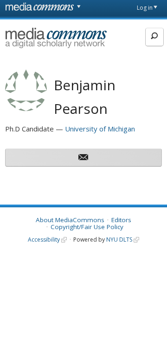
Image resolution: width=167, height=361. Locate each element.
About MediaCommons (70, 220)
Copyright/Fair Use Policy (87, 227)
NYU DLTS (119, 239)
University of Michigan (100, 128)
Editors (121, 220)
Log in (145, 8)
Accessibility (44, 239)
